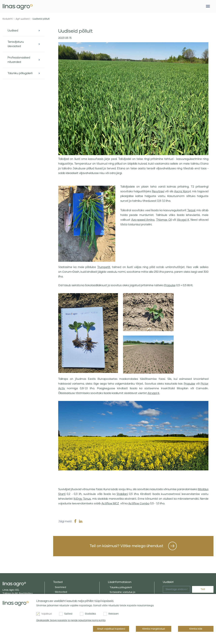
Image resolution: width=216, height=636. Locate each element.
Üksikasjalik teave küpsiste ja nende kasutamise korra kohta (70, 620)
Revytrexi (158, 191)
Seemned (60, 587)
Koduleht (8, 19)
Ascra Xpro (181, 191)
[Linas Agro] (18, 6)
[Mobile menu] (208, 6)
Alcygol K (183, 219)
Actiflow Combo (138, 503)
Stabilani (122, 494)
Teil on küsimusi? (126, 546)
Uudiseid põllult (41, 19)
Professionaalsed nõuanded (19, 59)
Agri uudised (23, 19)
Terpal (191, 210)
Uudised (13, 30)
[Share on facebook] (75, 521)
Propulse (170, 285)
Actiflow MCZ (110, 503)
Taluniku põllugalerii (20, 73)
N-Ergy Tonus (82, 498)
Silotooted (61, 592)
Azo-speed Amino (143, 219)
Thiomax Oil (164, 219)
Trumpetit (103, 267)
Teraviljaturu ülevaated (16, 44)
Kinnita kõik (195, 629)
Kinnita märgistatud (153, 629)
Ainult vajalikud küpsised (111, 629)
